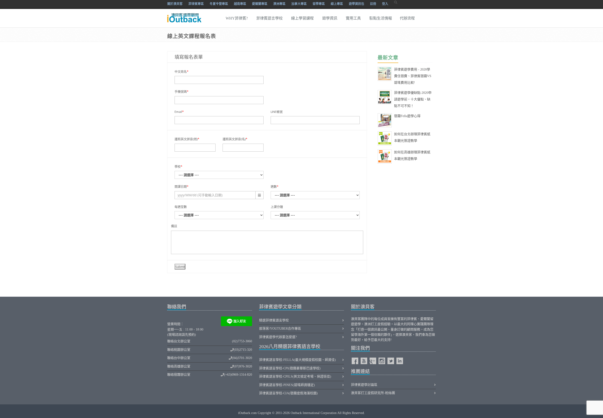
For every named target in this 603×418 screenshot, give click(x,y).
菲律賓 (412, 319)
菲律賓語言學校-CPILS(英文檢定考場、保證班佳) (295, 376)
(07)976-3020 (243, 366)
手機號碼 (181, 91)
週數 (274, 186)
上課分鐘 (277, 207)
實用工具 (353, 18)
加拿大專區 (299, 3)
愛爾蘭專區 (259, 3)
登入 (385, 3)
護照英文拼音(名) (235, 139)
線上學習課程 (302, 18)
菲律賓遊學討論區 (364, 384)
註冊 (373, 3)
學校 (178, 166)
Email (179, 112)
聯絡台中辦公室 (178, 358)
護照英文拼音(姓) (187, 139)
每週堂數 (181, 207)
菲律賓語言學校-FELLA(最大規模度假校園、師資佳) (297, 360)
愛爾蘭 (425, 319)
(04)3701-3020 (242, 358)
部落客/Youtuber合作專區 (280, 328)
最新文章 (388, 57)
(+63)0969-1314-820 (238, 374)
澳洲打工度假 (374, 324)
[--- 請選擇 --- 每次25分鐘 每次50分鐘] (315, 215)
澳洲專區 (279, 3)
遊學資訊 (329, 18)
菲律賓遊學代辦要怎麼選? (278, 337)
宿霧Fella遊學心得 (407, 116)
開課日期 (181, 186)
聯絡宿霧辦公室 (178, 374)
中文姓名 (181, 71)
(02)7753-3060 (242, 341)
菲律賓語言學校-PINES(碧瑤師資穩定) (287, 385)
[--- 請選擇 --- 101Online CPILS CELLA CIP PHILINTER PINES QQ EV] (219, 175)
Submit (180, 266)
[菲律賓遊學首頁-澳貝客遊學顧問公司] (184, 15)
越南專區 (240, 3)
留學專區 (319, 3)
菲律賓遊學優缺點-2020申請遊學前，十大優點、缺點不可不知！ (413, 99)
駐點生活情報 (380, 18)
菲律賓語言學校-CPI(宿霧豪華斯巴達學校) (290, 368)
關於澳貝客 (175, 3)
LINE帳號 (277, 112)
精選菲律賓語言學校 (274, 320)
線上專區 (337, 3)
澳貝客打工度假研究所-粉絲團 (373, 393)
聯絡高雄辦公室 (178, 366)
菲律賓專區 (196, 3)
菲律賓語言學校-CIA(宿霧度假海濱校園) (288, 393)
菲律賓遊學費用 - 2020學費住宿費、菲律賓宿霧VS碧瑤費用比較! (412, 76)
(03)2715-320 (243, 349)
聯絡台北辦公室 (178, 341)
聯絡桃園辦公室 (178, 349)
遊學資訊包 (356, 3)
